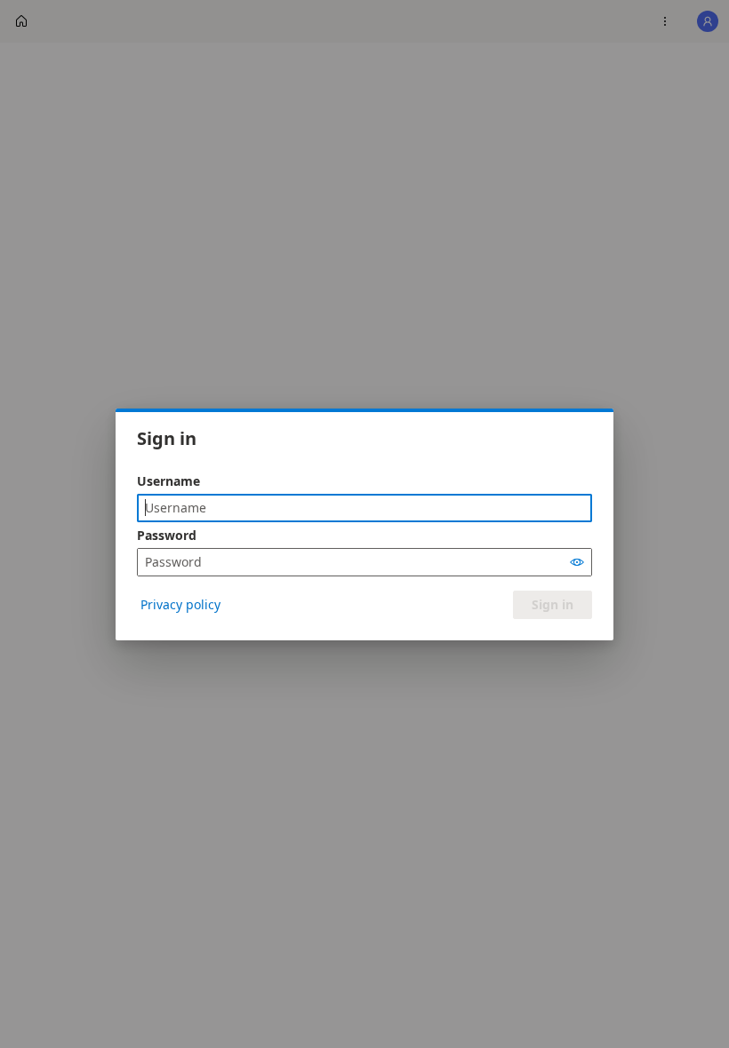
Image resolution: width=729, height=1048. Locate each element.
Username (168, 480)
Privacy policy (180, 604)
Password (166, 535)
